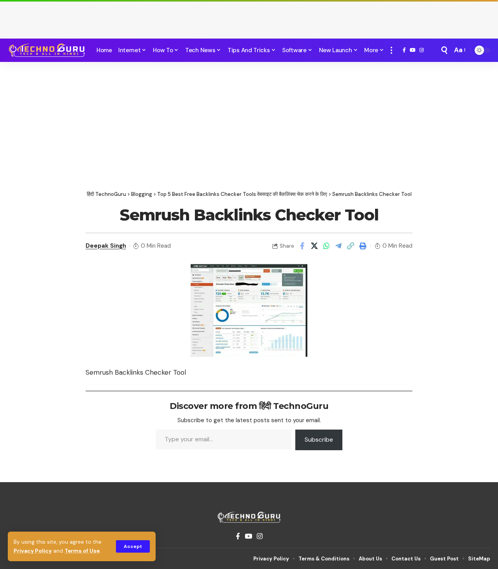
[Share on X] (314, 246)
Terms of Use (82, 551)
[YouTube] (412, 50)
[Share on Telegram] (338, 246)
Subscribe (319, 439)
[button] (133, 546)
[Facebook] (404, 50)
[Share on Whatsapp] (326, 246)
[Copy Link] (350, 246)
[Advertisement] (249, 17)
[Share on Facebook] (302, 246)
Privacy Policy (33, 551)
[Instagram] (421, 50)
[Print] (362, 246)
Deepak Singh (106, 246)
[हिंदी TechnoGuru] (47, 50)
